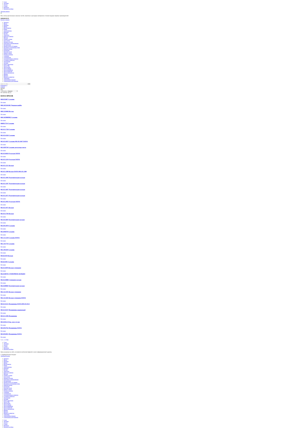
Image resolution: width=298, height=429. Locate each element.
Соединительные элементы (11, 58)
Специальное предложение (11, 81)
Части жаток (7, 67)
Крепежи (6, 32)
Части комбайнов (8, 70)
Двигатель (6, 35)
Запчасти (6, 22)
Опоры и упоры (8, 39)
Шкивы (6, 74)
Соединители (7, 57)
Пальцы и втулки (8, 42)
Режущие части (8, 51)
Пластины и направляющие (11, 43)
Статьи (5, 6)
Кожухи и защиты (8, 36)
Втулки (6, 33)
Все (7, 339)
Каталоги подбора (8, 9)
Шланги (6, 75)
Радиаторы (6, 50)
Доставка (6, 3)
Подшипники (7, 44)
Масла (5, 23)
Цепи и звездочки (8, 64)
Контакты (6, 7)
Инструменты (7, 28)
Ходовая (6, 63)
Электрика (6, 78)
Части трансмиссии (9, 72)
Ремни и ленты (8, 53)
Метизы (6, 37)
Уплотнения (7, 61)
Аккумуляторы (8, 30)
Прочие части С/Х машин (10, 46)
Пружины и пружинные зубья (12, 47)
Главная (3, 86)
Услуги (5, 4)
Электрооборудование (10, 79)
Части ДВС (7, 65)
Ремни (5, 29)
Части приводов (8, 71)
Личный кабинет (5, 11)
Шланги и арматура (9, 77)
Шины (5, 26)
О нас (5, 2)
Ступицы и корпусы (9, 60)
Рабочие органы (8, 49)
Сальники (6, 56)
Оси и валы (7, 40)
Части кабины (7, 68)
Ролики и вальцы (8, 54)
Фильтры (6, 25)
